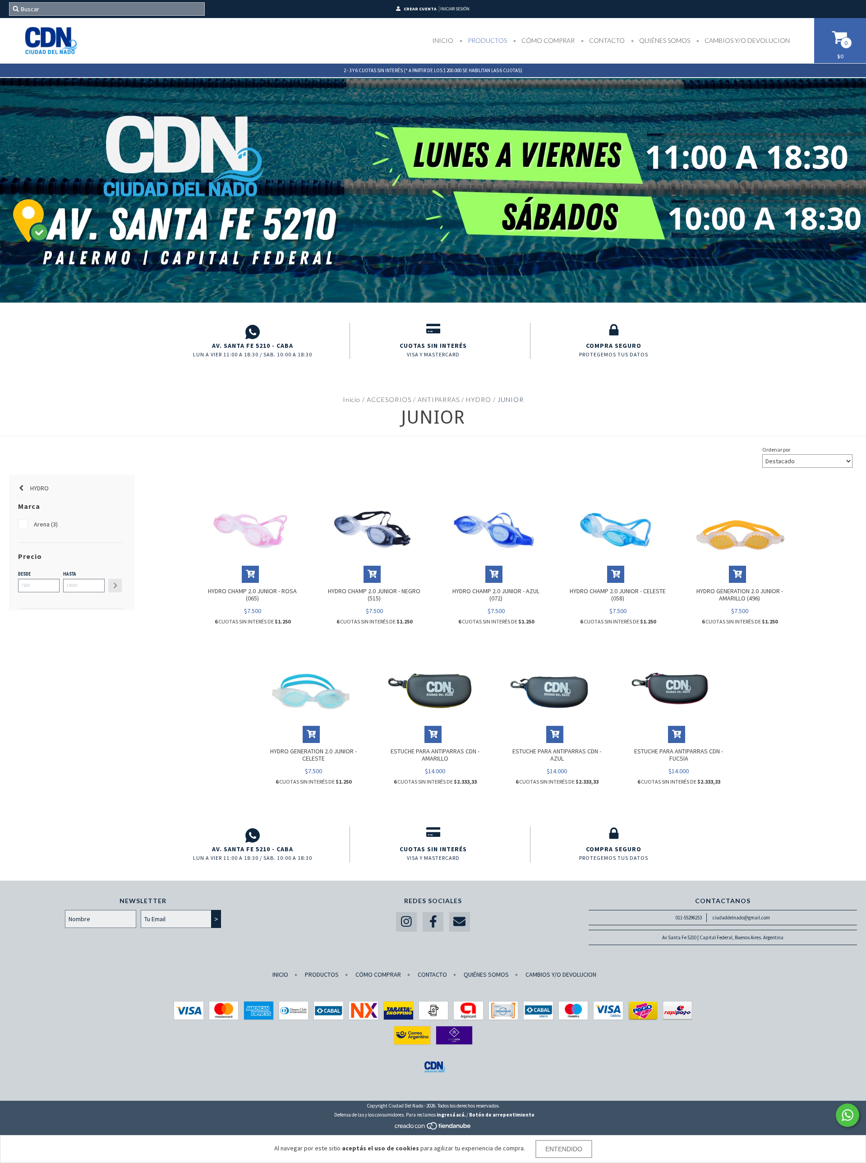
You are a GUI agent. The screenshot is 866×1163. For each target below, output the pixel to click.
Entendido (563, 1149)
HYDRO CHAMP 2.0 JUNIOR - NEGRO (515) (374, 594)
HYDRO (479, 399)
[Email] (459, 922)
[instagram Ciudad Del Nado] (406, 922)
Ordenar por (776, 449)
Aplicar (115, 585)
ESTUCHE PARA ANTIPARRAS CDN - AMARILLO (435, 754)
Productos (486, 40)
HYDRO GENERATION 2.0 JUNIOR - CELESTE (313, 754)
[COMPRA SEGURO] (613, 332)
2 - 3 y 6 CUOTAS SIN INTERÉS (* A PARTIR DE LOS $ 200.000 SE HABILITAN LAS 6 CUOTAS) (433, 70)
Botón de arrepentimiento (501, 1115)
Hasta (69, 574)
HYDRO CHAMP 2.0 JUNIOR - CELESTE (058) (618, 594)
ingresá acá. (451, 1115)
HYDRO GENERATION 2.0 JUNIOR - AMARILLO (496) (739, 594)
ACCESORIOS (389, 399)
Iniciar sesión (455, 9)
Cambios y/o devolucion (746, 40)
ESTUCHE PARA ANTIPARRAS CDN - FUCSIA (678, 754)
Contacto (606, 40)
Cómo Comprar (547, 40)
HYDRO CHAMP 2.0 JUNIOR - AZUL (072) (495, 594)
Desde (24, 574)
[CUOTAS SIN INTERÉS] (433, 332)
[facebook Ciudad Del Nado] (433, 922)
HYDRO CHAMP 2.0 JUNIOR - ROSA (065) (252, 594)
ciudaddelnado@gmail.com (741, 917)
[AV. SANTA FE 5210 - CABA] (252, 332)
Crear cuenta (420, 9)
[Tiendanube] (433, 1128)
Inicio (442, 40)
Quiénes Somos (664, 40)
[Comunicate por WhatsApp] (847, 1115)
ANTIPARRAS (439, 399)
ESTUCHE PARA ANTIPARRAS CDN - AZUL (556, 754)
